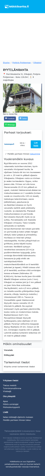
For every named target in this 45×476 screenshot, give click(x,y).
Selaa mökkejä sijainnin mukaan (18, 417)
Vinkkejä (7, 391)
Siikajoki (37, 62)
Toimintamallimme (12, 388)
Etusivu (6, 62)
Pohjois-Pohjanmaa (21, 62)
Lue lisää (35, 144)
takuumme (35, 154)
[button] (6, 98)
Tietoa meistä (9, 385)
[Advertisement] (22, 36)
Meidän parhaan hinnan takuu (17, 420)
